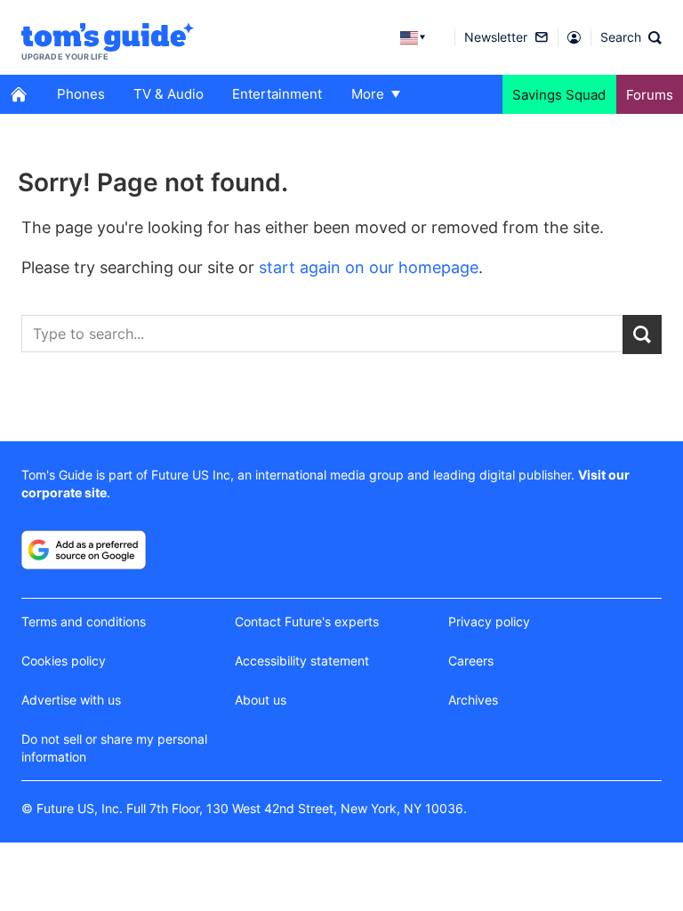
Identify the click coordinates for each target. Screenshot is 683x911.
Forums (649, 94)
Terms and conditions (83, 621)
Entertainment (277, 93)
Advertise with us (71, 699)
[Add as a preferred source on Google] (83, 549)
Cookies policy (63, 660)
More (367, 93)
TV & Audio (168, 93)
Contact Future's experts (307, 621)
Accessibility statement (302, 660)
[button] (631, 37)
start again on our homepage (368, 267)
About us (260, 699)
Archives (473, 699)
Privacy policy (489, 621)
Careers (471, 660)
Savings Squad (559, 94)
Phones (81, 93)
